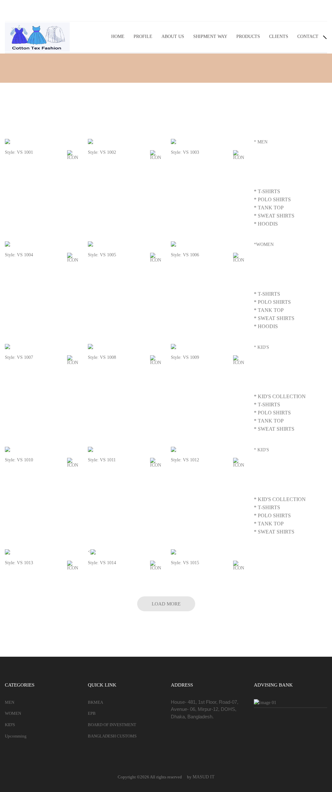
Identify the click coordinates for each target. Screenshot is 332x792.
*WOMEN (264, 244)
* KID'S (261, 347)
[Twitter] (306, 11)
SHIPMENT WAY (210, 36)
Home (117, 36)
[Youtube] (277, 11)
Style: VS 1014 (102, 562)
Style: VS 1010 (19, 459)
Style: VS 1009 (185, 357)
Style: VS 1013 (19, 562)
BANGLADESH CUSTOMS (112, 736)
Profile (143, 36)
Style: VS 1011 (102, 459)
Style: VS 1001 (19, 152)
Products (248, 36)
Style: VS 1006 (185, 254)
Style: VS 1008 (102, 357)
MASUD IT (204, 776)
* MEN (260, 142)
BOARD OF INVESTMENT (112, 724)
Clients (278, 36)
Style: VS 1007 (19, 357)
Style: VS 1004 (19, 254)
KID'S (10, 724)
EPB (92, 713)
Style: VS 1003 (185, 152)
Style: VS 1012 (185, 459)
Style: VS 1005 (102, 254)
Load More (166, 603)
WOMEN (13, 713)
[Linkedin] (320, 11)
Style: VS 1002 (102, 152)
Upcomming (16, 736)
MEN (9, 702)
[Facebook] (292, 11)
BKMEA (95, 702)
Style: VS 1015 (185, 562)
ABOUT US (172, 36)
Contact (307, 36)
